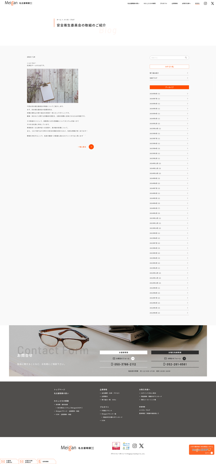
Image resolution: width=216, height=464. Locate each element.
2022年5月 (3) (155, 308)
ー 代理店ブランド (106, 411)
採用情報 (46, 461)
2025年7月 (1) (155, 138)
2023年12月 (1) (155, 218)
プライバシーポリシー (118, 454)
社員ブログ (153, 78)
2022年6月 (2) (155, 303)
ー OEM (102, 420)
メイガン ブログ (69, 20)
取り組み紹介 (154, 73)
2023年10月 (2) (155, 228)
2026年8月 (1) (155, 94)
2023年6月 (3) (155, 248)
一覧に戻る (85, 147)
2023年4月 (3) (155, 258)
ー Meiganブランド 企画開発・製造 (66, 411)
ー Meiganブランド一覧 (108, 414)
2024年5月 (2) (155, 198)
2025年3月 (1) (155, 153)
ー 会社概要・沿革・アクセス (109, 393)
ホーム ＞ (60, 20)
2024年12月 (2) (155, 163)
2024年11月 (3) (155, 168)
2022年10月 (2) (155, 283)
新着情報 (142, 407)
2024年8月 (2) (155, 183)
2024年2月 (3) (155, 213)
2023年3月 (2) (155, 263)
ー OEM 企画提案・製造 (62, 414)
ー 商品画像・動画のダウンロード (150, 396)
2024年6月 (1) (155, 193)
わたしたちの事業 (150, 3)
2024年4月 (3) (155, 203)
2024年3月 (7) (155, 208)
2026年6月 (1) (155, 104)
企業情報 (175, 3)
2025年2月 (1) (155, 158)
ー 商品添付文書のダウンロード (111, 417)
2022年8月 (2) (155, 293)
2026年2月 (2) (155, 123)
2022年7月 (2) (155, 298)
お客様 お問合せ (9, 461)
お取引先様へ (186, 3)
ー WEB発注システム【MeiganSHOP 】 (68, 408)
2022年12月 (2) (155, 273)
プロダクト (163, 3)
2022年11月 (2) (155, 278)
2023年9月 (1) (155, 233)
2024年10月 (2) (155, 173)
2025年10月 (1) (155, 128)
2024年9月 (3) (155, 178)
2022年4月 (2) (155, 313)
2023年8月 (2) (155, 238)
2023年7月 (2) (155, 243)
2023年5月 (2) (155, 253)
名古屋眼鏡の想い (133, 3)
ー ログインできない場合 (147, 393)
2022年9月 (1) (155, 288)
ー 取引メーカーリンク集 (147, 400)
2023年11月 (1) (155, 223)
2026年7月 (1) (155, 99)
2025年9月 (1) (155, 133)
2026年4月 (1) (155, 113)
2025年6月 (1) (155, 143)
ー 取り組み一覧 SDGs (108, 400)
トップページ (59, 389)
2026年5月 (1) (155, 109)
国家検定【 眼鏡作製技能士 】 (149, 413)
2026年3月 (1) (155, 118)
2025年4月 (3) (155, 148)
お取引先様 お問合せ (28, 461)
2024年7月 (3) (155, 188)
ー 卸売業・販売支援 (61, 404)
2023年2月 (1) (155, 268)
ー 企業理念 (104, 396)
